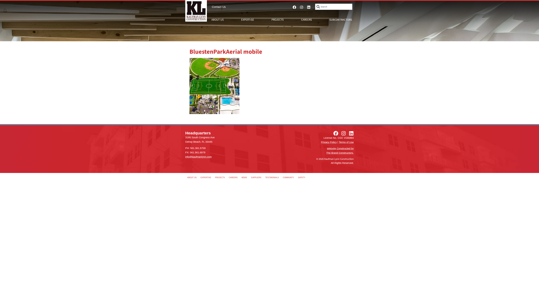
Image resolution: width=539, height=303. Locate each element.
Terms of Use (346, 142)
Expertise (247, 19)
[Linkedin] (308, 7)
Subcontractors (340, 19)
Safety (301, 177)
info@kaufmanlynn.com (198, 156)
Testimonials (272, 177)
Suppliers (256, 177)
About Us (217, 19)
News (244, 177)
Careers (306, 19)
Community (288, 177)
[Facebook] (294, 7)
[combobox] (333, 7)
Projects (277, 19)
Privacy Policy (329, 142)
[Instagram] (301, 7)
